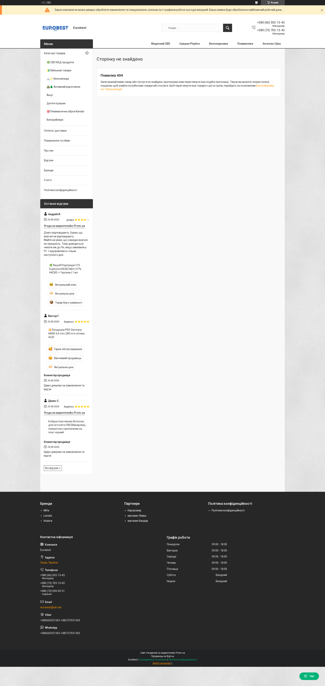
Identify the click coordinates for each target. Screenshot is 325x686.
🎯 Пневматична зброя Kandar (65, 111)
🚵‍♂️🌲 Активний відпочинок (63, 86)
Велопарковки (218, 43)
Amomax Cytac (272, 43)
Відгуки (48, 160)
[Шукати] (227, 28)
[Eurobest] (55, 28)
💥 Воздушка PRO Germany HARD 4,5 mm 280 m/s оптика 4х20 (66, 333)
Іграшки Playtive (189, 43)
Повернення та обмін (57, 140)
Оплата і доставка (55, 130)
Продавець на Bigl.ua (162, 656)
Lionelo (48, 515)
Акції (50, 95)
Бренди (48, 170)
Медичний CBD (160, 43)
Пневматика (245, 43)
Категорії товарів (54, 53)
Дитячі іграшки (56, 103)
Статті (48, 180)
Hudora (48, 520)
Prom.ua (180, 653)
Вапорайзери (55, 119)
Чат (312, 676)
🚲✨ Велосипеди (58, 78)
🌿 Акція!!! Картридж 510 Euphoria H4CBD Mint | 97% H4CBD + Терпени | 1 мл (65, 269)
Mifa (46, 510)
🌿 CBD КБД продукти (60, 62)
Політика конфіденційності (60, 190)
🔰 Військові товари (59, 70)
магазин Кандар (138, 520)
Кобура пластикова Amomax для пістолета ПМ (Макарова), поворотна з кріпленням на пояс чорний (67, 427)
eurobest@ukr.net (51, 607)
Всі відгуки (51, 468)
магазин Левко (137, 515)
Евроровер (134, 510)
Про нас (49, 150)
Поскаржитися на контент (153, 659)
